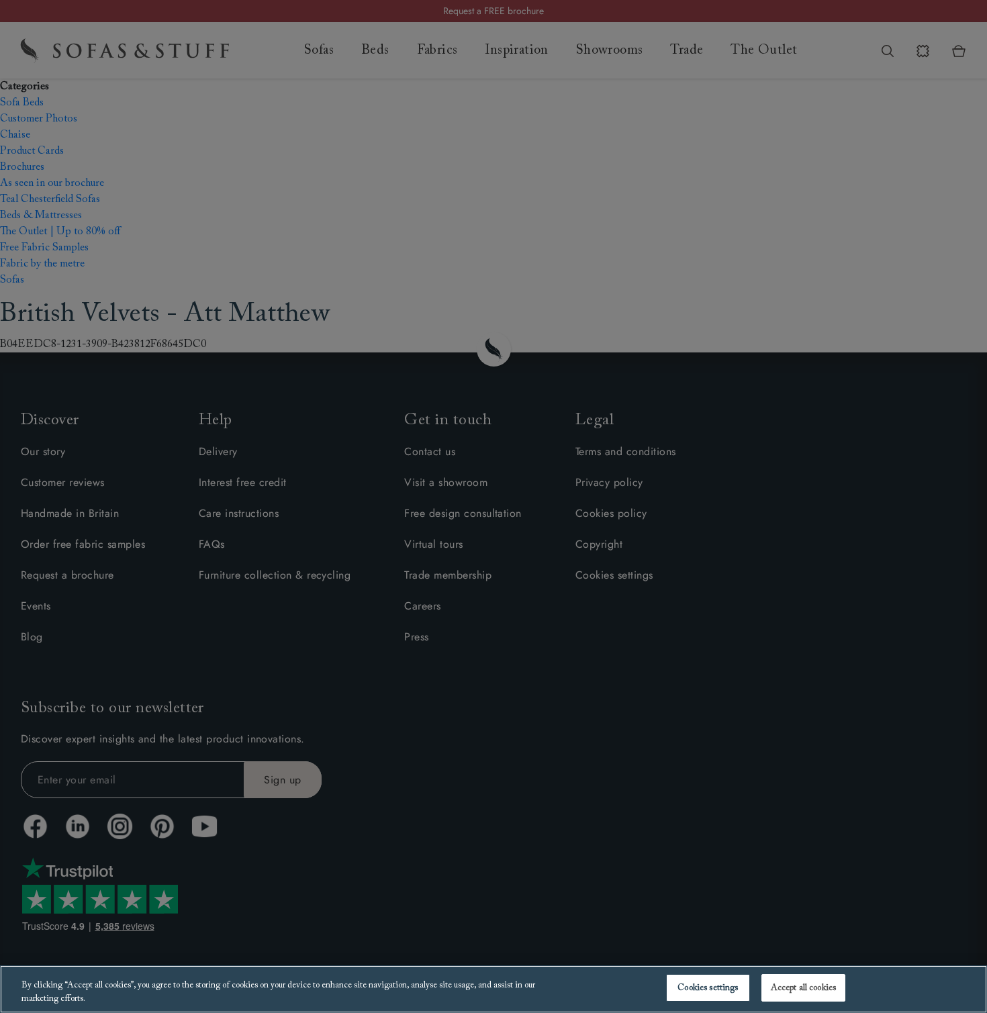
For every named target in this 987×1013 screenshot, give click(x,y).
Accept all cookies (803, 987)
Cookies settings (707, 987)
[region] (493, 989)
